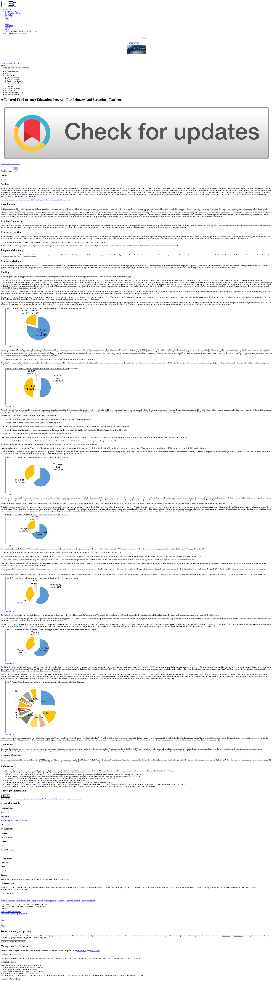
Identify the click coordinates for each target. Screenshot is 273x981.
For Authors (9, 15)
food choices (24, 200)
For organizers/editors (23, 901)
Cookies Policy (16, 912)
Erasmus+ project (14, 200)
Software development (8, 914)
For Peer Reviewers (11, 17)
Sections (4, 67)
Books (7, 29)
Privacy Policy (6, 912)
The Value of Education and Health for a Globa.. (21, 31)
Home (7, 24)
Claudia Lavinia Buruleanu (10, 164)
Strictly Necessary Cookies (12, 954)
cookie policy (238, 936)
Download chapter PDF (9, 64)
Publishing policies (50, 901)
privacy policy (226, 936)
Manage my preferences (17, 941)
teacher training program (61, 200)
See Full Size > (10, 346)
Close (3, 920)
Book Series (9, 26)
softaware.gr (23, 914)
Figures (11, 67)
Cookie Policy (95, 951)
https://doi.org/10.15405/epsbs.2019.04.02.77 (16, 821)
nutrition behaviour (46, 200)
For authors (11, 901)
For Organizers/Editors (12, 13)
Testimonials (61, 901)
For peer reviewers (37, 901)
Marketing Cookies (9, 962)
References (25, 67)
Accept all (5, 941)
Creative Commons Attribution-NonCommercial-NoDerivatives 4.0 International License (51, 799)
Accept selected (15, 979)
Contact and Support (88, 901)
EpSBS (7, 28)
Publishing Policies (11, 11)
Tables (18, 67)
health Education (34, 200)
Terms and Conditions (73, 901)
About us (8, 9)
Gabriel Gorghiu (6, 171)
